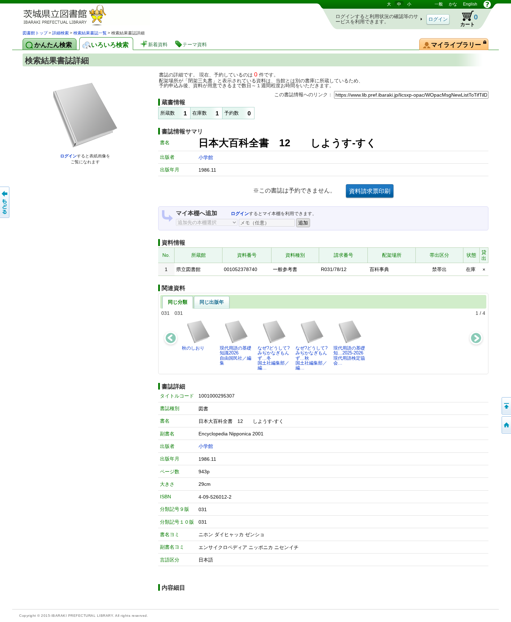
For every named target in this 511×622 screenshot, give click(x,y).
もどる (5, 202)
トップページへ (506, 425)
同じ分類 (177, 302)
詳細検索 (60, 33)
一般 (439, 4)
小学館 (205, 157)
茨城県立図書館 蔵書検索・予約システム (95, 15)
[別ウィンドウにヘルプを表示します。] (487, 4)
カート (469, 20)
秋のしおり (193, 348)
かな (453, 4)
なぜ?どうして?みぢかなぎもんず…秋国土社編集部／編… (311, 357)
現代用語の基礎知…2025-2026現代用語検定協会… (349, 355)
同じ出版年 (212, 302)
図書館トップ (35, 33)
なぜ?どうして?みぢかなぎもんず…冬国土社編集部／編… (274, 357)
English (470, 4)
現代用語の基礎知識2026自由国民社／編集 (235, 355)
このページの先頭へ (506, 406)
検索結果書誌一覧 (90, 33)
